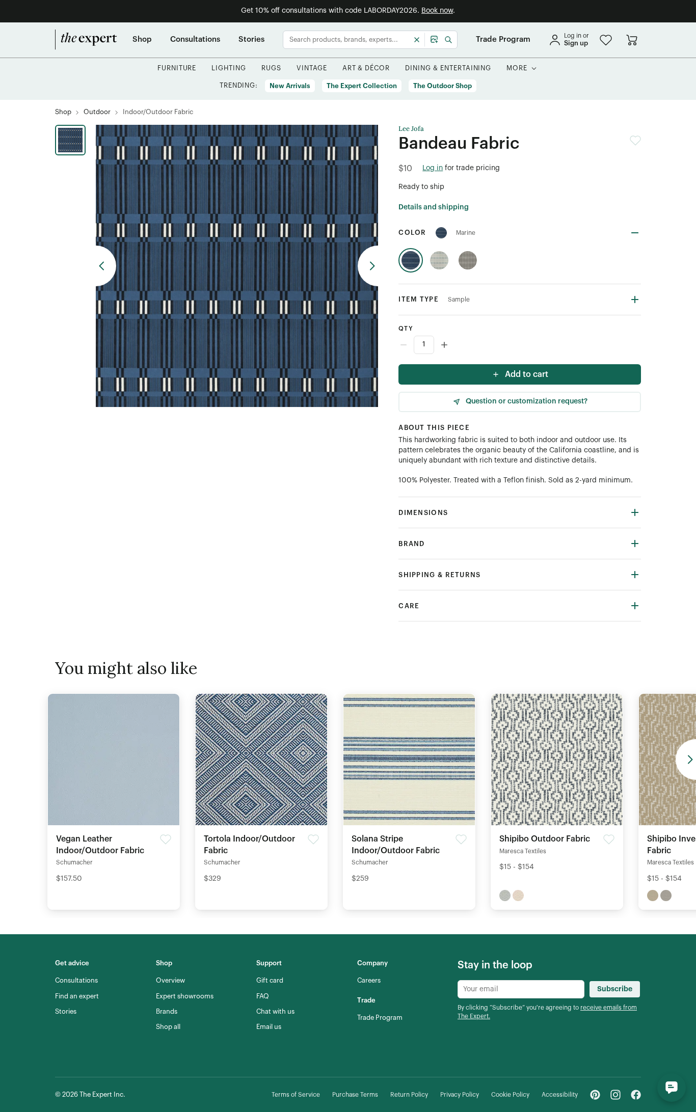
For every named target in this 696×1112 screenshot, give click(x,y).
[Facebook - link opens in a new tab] (636, 1095)
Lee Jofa (411, 129)
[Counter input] (519, 345)
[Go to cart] (632, 40)
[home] (86, 39)
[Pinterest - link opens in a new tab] (595, 1095)
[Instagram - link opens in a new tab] (615, 1095)
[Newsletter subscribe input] (521, 989)
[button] (606, 40)
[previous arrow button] (106, 266)
